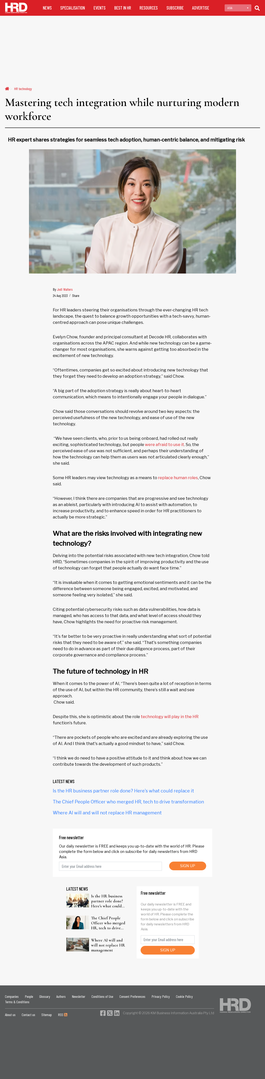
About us (10, 1014)
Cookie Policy (184, 996)
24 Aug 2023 (60, 295)
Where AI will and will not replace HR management (107, 812)
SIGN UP (187, 866)
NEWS (47, 7)
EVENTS (100, 7)
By (63, 289)
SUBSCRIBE (175, 7)
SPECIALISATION (72, 7)
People (29, 996)
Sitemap (46, 1014)
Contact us (28, 1014)
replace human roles (178, 477)
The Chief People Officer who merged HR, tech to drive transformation (128, 801)
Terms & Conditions (17, 1001)
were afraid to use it (164, 444)
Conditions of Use (102, 996)
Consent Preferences (132, 996)
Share (75, 295)
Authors (61, 996)
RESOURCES (149, 7)
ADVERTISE (200, 7)
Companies (12, 996)
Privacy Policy (161, 996)
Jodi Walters (65, 289)
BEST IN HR (122, 7)
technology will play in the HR (170, 716)
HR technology (23, 88)
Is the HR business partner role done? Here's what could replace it (123, 790)
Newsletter (78, 996)
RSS (61, 1014)
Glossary (44, 996)
